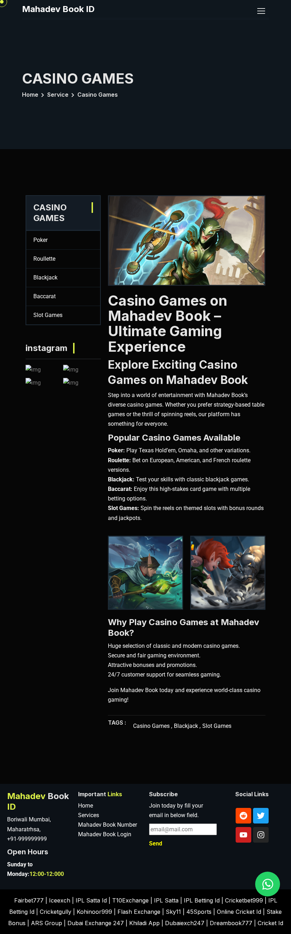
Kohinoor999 (94, 911)
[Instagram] (261, 835)
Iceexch (59, 900)
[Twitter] (261, 815)
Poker (40, 240)
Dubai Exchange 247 (95, 923)
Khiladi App (144, 923)
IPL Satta (166, 900)
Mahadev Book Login (104, 834)
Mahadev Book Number (107, 824)
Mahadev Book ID (58, 9)
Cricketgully (55, 911)
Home (30, 94)
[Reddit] (243, 815)
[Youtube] (243, 835)
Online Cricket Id (239, 911)
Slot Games (47, 315)
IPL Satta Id (91, 900)
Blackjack (45, 277)
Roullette (44, 258)
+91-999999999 (27, 839)
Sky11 (173, 911)
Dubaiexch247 (184, 923)
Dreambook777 (231, 923)
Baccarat (44, 296)
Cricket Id (270, 923)
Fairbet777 (29, 900)
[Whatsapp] (267, 884)
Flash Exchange (138, 911)
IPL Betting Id (202, 900)
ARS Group (46, 923)
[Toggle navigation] (262, 11)
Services (88, 815)
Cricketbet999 (244, 900)
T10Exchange (130, 900)
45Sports (199, 911)
